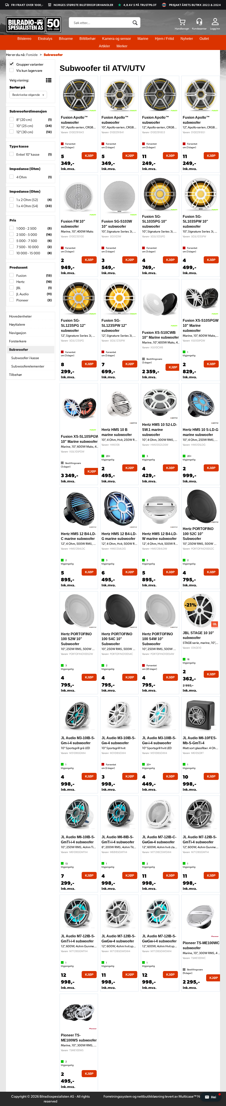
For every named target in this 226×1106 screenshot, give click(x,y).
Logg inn (215, 28)
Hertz (20, 281)
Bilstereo (24, 39)
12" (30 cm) (24, 131)
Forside (32, 54)
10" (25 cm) (24, 125)
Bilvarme (66, 39)
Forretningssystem (118, 1096)
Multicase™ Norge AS (195, 1096)
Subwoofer (53, 54)
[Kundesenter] (199, 21)
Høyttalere (17, 324)
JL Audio (22, 294)
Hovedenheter (20, 316)
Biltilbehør (87, 39)
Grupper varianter (29, 64)
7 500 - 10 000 (27, 246)
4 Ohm (21, 177)
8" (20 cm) (24, 119)
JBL (18, 287)
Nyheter (187, 39)
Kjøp (89, 155)
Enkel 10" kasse (28, 154)
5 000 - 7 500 (26, 240)
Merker (122, 46)
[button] (211, 1097)
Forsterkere (17, 341)
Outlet (204, 39)
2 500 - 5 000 (26, 234)
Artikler (104, 46)
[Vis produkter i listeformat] (48, 80)
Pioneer (22, 300)
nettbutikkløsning (150, 1096)
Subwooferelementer (27, 366)
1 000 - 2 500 (26, 228)
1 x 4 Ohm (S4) (27, 205)
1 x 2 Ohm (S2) (27, 199)
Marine (142, 39)
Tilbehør (15, 374)
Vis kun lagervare (29, 70)
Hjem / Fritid (164, 39)
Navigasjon (17, 332)
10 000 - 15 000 (28, 253)
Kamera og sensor (116, 39)
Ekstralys (45, 39)
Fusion (21, 275)
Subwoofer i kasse (25, 357)
